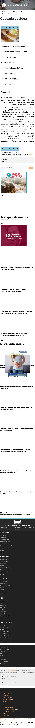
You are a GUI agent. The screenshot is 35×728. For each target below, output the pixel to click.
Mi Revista (3, 618)
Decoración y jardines (6, 548)
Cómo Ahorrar (4, 613)
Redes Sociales (4, 570)
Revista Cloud (4, 572)
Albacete (2, 625)
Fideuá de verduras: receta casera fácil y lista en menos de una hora (17, 268)
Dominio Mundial (4, 603)
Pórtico (2, 552)
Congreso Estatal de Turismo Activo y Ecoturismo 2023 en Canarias (13, 290)
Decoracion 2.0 (4, 535)
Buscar (3, 167)
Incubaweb (3, 565)
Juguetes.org (3, 607)
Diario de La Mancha (5, 637)
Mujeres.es (3, 592)
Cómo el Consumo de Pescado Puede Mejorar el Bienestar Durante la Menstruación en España (16, 513)
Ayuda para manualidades (7, 546)
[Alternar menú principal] (31, 5)
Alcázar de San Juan (5, 627)
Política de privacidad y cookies (10, 676)
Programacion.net (5, 559)
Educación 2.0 (4, 601)
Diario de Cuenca (5, 635)
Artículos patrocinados (6, 527)
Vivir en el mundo (5, 594)
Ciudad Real (3, 633)
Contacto (31, 527)
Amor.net (2, 587)
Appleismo (3, 563)
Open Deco (3, 537)
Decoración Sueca (5, 539)
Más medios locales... (6, 642)
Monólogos (3, 609)
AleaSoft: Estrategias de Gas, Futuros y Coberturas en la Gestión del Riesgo (14, 334)
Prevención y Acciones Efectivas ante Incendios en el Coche (17, 492)
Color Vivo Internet (11, 670)
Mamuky (2, 589)
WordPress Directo (5, 568)
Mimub (2, 550)
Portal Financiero (4, 616)
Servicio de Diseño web (20, 527)
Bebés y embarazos (5, 585)
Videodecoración (4, 544)
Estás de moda (4, 583)
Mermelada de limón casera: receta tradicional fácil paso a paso (17, 387)
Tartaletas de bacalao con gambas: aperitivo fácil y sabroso (14, 218)
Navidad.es (3, 605)
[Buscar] (31, 168)
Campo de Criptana (5, 631)
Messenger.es (4, 561)
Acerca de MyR (17, 529)
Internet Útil (3, 574)
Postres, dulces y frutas (13, 11)
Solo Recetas (3, 581)
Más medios (6, 715)
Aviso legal (6, 678)
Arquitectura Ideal (5, 541)
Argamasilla (3, 629)
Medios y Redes (26, 525)
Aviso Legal (24, 719)
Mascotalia (3, 611)
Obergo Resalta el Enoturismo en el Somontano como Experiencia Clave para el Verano (16, 312)
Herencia (2, 640)
